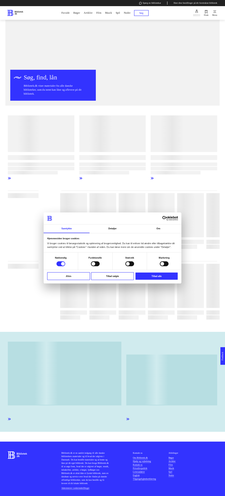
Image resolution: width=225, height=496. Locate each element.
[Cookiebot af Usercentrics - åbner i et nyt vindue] (164, 218)
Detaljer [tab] (112, 228)
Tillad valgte (112, 276)
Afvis (68, 276)
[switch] (95, 263)
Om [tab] (158, 228)
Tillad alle (157, 276)
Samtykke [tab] (66, 228)
